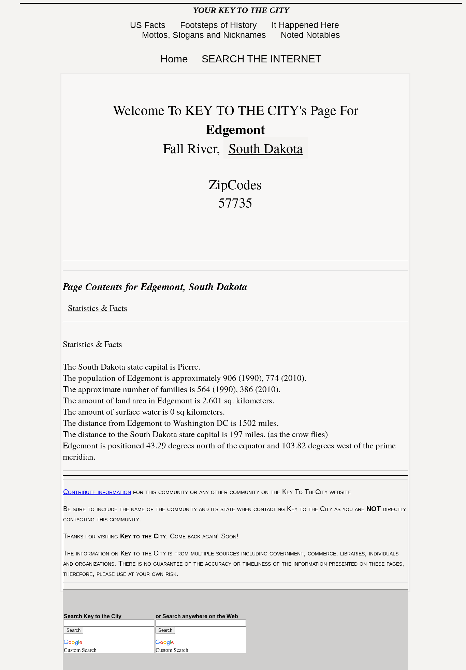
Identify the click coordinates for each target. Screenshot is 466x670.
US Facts (149, 25)
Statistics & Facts (97, 307)
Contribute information (97, 491)
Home (174, 58)
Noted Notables (310, 35)
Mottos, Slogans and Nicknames (205, 35)
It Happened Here (306, 25)
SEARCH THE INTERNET (261, 58)
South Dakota (266, 148)
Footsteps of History (219, 25)
